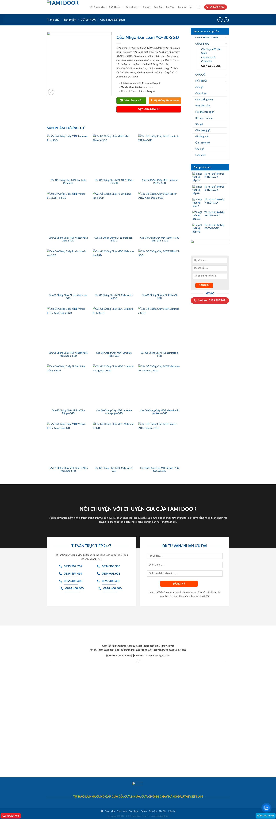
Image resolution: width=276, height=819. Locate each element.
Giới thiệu (114, 6)
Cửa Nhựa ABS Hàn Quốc (211, 51)
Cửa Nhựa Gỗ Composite (208, 59)
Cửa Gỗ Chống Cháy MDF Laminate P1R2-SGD (114, 354)
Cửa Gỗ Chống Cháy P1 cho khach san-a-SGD (113, 239)
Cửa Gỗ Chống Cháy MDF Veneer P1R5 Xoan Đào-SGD (68, 469)
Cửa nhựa (200, 93)
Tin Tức (170, 6)
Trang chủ (99, 6)
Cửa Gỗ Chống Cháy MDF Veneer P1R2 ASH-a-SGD (68, 239)
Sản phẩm (131, 6)
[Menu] (198, 7)
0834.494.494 (12, 816)
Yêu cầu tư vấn (266, 816)
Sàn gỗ (199, 124)
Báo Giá (158, 6)
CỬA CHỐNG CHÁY (206, 37)
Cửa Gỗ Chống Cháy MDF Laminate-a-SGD (160, 354)
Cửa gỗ (199, 87)
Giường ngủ (202, 136)
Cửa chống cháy (204, 99)
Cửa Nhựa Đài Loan (112, 19)
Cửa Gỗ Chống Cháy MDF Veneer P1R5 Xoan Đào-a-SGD (68, 354)
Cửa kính (200, 155)
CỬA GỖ (200, 74)
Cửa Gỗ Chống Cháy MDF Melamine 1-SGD (114, 469)
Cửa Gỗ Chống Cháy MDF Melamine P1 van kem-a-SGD (159, 412)
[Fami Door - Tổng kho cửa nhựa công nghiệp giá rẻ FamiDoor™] (66, 7)
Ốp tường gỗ (202, 142)
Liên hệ (182, 6)
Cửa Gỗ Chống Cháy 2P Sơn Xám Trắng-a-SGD (68, 412)
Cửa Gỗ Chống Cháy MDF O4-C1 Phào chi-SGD (114, 182)
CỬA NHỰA (88, 19)
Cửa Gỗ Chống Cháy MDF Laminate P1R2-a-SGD (159, 182)
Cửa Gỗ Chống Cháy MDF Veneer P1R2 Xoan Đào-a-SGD (159, 239)
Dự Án (146, 6)
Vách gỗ (199, 149)
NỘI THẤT (201, 81)
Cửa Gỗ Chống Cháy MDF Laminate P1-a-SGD (68, 182)
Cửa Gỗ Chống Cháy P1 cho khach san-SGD (68, 297)
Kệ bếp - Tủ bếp (204, 118)
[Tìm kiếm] (191, 7)
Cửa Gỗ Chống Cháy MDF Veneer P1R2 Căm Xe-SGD (159, 469)
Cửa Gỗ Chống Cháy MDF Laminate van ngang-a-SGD (114, 412)
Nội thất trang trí (204, 112)
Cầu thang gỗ (202, 130)
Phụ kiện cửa (202, 105)
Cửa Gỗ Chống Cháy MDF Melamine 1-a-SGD (114, 297)
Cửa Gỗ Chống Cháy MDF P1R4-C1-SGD (160, 297)
